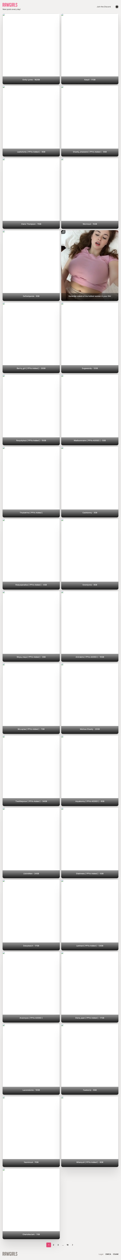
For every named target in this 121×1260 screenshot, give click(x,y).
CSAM (115, 1254)
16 (68, 1245)
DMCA (108, 1254)
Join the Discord (104, 7)
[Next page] (72, 1245)
